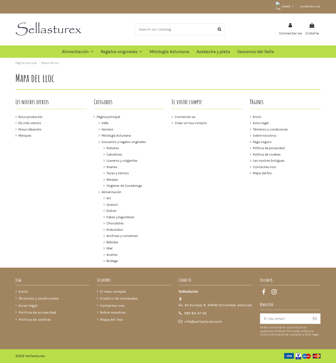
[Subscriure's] (314, 319)
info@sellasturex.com (203, 321)
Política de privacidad (269, 148)
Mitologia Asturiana (116, 135)
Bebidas (112, 242)
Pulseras (113, 148)
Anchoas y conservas (122, 236)
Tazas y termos (118, 173)
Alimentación (111, 192)
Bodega (112, 261)
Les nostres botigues (269, 160)
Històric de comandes (119, 298)
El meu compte (113, 291)
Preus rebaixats (30, 129)
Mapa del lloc (262, 173)
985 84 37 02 (195, 313)
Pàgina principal (108, 117)
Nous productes (30, 117)
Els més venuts (29, 123)
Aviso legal (261, 123)
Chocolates (115, 223)
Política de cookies (267, 154)
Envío (257, 117)
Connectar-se (185, 117)
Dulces (112, 211)
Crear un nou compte (191, 123)
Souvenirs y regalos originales (124, 142)
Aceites (112, 255)
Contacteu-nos (310, 6)
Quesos (112, 204)
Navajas (112, 179)
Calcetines (114, 154)
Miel (109, 248)
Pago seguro (262, 142)
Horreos (107, 129)
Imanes (112, 167)
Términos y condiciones (270, 129)
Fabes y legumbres (120, 217)
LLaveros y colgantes (122, 160)
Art (109, 198)
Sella (105, 123)
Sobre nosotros (264, 135)
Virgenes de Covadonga (124, 186)
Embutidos (115, 230)
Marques (24, 135)
